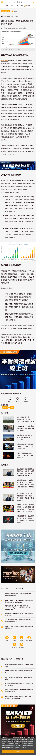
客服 (12, 16)
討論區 (16, 16)
